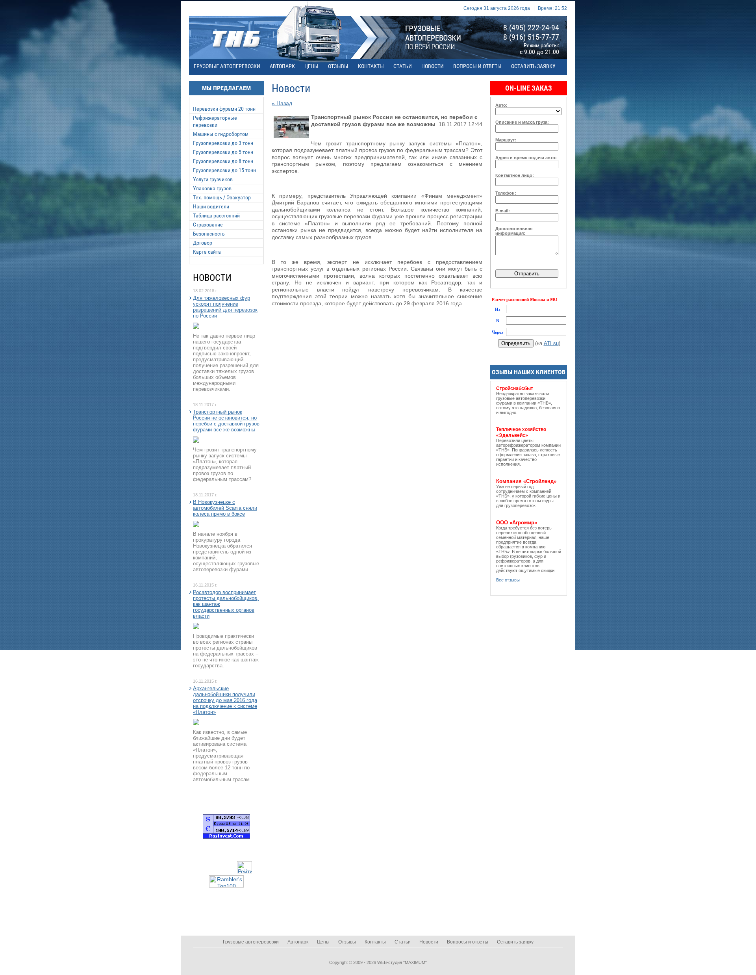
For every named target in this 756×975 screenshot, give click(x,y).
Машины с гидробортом (220, 134)
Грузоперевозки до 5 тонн (223, 152)
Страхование (208, 224)
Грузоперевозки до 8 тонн (223, 161)
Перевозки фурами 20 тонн (224, 109)
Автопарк (282, 66)
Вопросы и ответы (477, 66)
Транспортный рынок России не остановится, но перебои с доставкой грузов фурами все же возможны (226, 421)
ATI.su (551, 343)
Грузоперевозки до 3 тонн (223, 143)
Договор (202, 243)
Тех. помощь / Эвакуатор (222, 197)
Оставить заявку (533, 66)
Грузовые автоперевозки (227, 66)
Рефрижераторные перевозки (215, 121)
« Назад (282, 103)
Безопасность (209, 233)
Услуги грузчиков (213, 179)
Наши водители (211, 206)
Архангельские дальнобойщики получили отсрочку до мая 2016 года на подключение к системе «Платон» (225, 700)
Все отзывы (508, 580)
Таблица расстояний (216, 215)
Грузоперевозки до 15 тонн (224, 170)
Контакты (371, 66)
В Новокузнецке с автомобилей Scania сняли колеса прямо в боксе (225, 508)
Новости (432, 66)
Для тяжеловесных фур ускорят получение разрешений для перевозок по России (225, 307)
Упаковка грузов (212, 188)
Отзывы (338, 66)
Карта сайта (207, 252)
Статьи (402, 66)
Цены (311, 66)
